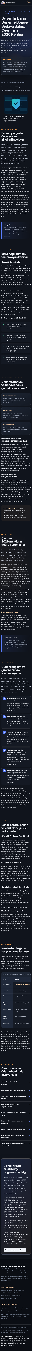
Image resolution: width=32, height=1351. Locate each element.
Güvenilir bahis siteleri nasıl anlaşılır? (10, 1083)
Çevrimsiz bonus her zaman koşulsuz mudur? (13, 1097)
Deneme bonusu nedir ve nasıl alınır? (13, 1090)
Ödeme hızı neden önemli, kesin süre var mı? (13, 1114)
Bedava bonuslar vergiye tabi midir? (13, 1129)
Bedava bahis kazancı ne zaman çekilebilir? (12, 1122)
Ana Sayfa (3, 82)
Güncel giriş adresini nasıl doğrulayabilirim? (10, 1106)
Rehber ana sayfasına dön (15, 1250)
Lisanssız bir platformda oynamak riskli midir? (12, 1136)
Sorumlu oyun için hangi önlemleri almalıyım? (12, 1145)
